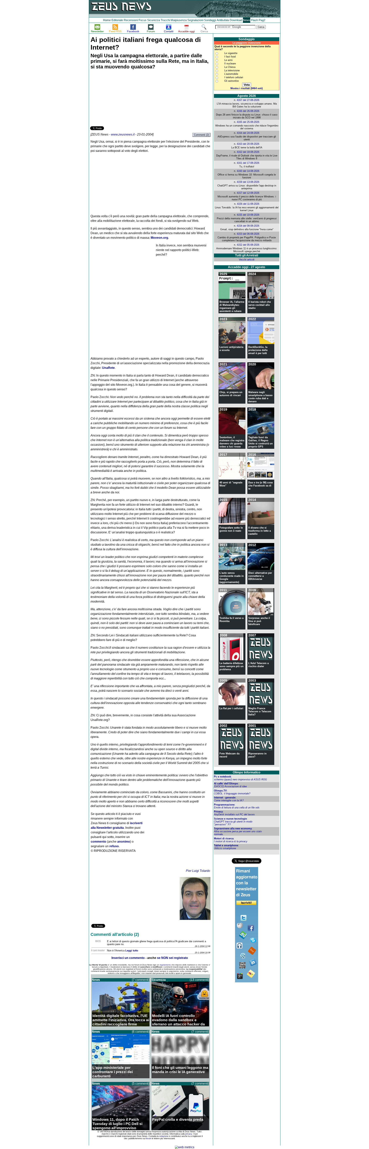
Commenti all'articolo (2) (115, 934)
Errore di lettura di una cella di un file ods (236, 807)
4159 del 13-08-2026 (248, 181)
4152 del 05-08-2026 (248, 244)
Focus (142, 20)
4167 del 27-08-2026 (248, 100)
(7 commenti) (141, 979)
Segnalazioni (195, 20)
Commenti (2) (201, 134)
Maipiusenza (179, 20)
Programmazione (224, 804)
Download (236, 20)
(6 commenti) (141, 1031)
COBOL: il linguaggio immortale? (232, 793)
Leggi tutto (131, 950)
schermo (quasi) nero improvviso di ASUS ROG (240, 779)
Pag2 (262, 20)
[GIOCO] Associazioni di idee (230, 786)
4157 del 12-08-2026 (248, 192)
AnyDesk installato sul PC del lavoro (234, 814)
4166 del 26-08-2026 (248, 111)
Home (107, 20)
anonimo (123, 841)
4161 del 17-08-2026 (248, 162)
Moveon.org (159, 237)
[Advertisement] (119, 98)
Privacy (218, 811)
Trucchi (165, 20)
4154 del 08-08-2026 (248, 225)
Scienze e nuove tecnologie (230, 818)
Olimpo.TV (220, 790)
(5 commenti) (141, 1083)
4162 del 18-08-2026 (248, 151)
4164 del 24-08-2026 (248, 132)
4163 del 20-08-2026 (248, 143)
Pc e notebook (222, 776)
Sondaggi (210, 20)
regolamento (165, 965)
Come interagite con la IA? (229, 800)
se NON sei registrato (172, 957)
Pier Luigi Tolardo (198, 870)
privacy (188, 1134)
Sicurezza (153, 20)
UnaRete (108, 367)
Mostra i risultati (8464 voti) (246, 88)
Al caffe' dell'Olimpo (226, 783)
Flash (254, 20)
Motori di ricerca (224, 838)
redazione (163, 1136)
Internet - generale (224, 797)
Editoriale (117, 20)
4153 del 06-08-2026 (248, 233)
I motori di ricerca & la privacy (230, 841)
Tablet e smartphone (226, 845)
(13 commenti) (199, 979)
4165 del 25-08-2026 (248, 122)
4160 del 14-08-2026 (248, 171)
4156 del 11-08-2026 (248, 203)
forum (148, 1138)
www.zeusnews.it (123, 134)
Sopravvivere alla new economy (233, 828)
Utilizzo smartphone (225, 848)
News (246, 20)
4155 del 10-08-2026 (248, 214)
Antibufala (223, 20)
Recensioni (131, 20)
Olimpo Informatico (246, 772)
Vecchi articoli (246, 259)
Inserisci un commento (128, 957)
